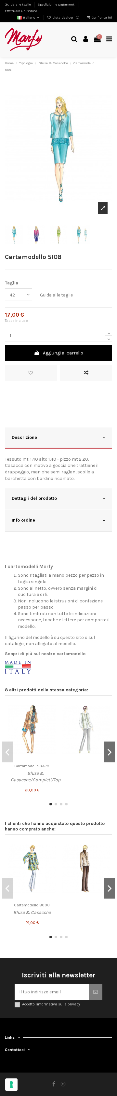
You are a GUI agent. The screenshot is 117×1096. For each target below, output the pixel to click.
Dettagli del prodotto (34, 498)
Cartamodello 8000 (32, 905)
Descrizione (24, 437)
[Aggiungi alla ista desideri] (51, 708)
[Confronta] (51, 719)
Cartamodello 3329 (31, 766)
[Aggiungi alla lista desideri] (31, 373)
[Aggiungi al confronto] (86, 373)
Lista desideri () (66, 17)
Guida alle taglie (18, 4)
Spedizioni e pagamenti (57, 4)
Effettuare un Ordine (21, 11)
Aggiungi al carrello (63, 353)
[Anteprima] (51, 731)
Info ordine (23, 520)
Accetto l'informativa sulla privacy (51, 1004)
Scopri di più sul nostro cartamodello (45, 653)
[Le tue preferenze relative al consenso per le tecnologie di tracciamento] (11, 1084)
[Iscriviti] (95, 992)
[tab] (58, 438)
